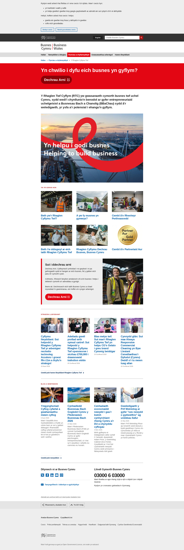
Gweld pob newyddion (50, 458)
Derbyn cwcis (47, 29)
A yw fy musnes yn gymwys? (87, 217)
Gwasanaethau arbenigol (102, 55)
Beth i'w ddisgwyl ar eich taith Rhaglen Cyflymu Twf (56, 251)
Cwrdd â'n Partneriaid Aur (127, 249)
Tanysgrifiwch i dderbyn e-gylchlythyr (62, 485)
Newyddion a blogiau (57, 55)
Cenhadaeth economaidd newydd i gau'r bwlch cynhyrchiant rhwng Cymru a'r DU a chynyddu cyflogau (104, 416)
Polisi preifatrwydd (53, 525)
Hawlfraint (92, 525)
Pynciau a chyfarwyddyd (78, 55)
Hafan (43, 55)
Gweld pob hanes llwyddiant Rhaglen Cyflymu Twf (61, 373)
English (98, 37)
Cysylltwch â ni (66, 517)
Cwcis (43, 525)
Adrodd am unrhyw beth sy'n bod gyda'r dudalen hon (60, 497)
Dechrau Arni (54, 80)
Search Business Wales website (141, 37)
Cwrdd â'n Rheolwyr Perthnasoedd (124, 217)
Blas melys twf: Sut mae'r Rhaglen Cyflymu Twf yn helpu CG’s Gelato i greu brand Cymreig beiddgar (105, 344)
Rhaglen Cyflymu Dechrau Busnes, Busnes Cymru (91, 251)
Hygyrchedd (82, 525)
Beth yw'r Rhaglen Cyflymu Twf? (51, 217)
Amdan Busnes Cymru (50, 517)
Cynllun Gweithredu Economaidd (130, 525)
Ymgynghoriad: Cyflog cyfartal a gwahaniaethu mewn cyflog (50, 410)
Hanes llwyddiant (122, 55)
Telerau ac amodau (69, 525)
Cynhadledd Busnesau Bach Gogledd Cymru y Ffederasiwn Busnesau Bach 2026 (78, 413)
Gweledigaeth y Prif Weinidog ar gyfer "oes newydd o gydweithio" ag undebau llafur (132, 412)
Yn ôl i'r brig (78, 505)
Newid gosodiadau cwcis (66, 29)
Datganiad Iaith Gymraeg (107, 525)
